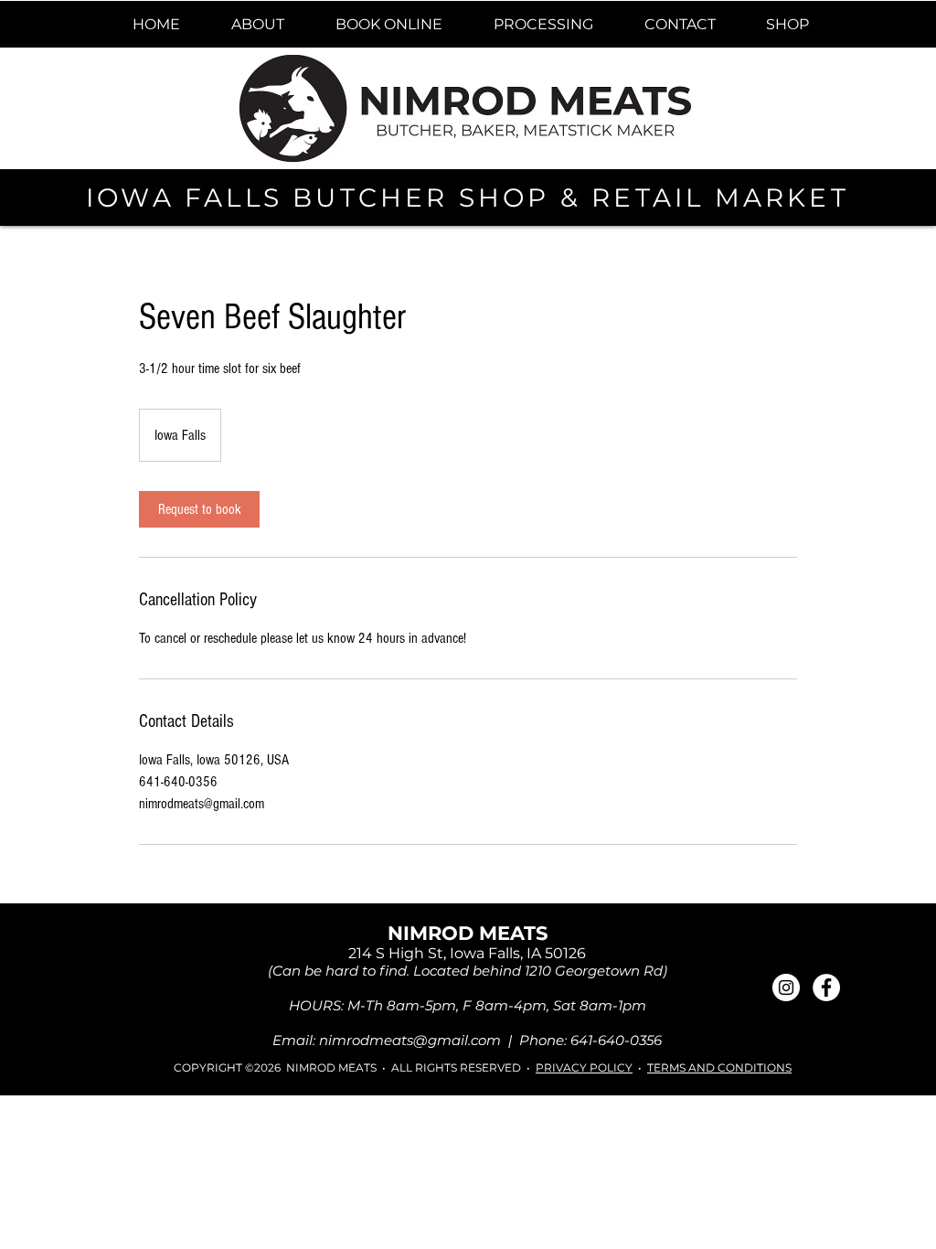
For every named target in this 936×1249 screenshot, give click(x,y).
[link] (199, 509)
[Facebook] (826, 987)
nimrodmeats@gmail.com (410, 1040)
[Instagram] (786, 987)
